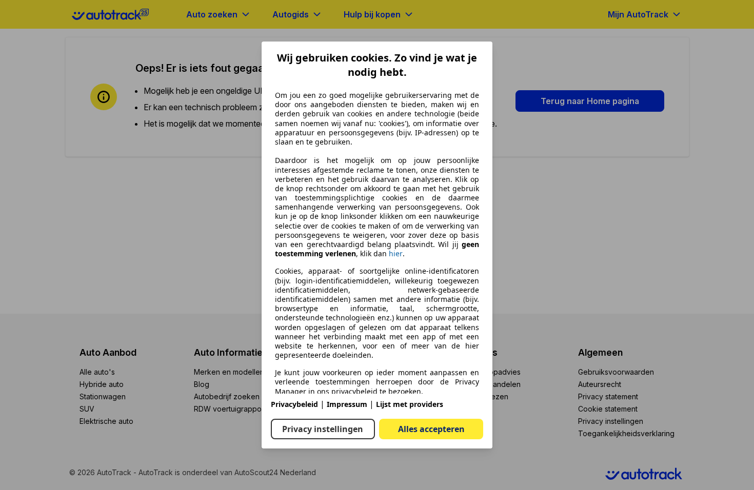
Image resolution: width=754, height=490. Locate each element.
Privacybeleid (294, 404)
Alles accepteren (431, 429)
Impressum (347, 404)
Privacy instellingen (322, 429)
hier (396, 253)
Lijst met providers (409, 404)
